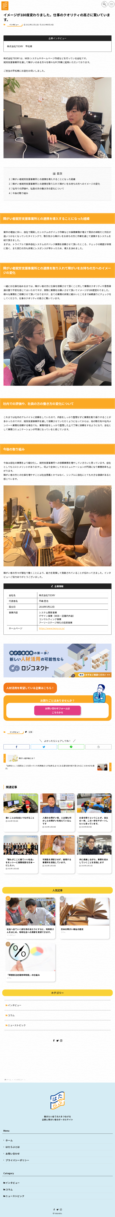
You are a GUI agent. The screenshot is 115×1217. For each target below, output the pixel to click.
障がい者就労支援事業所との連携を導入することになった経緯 (43, 179)
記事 (30, 732)
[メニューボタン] (111, 4)
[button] (17, 746)
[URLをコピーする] (98, 746)
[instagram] (61, 1040)
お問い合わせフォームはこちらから (57, 710)
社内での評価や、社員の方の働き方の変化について (38, 188)
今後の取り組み (20, 193)
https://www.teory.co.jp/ (52, 628)
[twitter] (57, 1040)
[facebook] (53, 1040)
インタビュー (14, 24)
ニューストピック (17, 1025)
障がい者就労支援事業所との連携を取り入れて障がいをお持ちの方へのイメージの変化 (56, 183)
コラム (11, 1015)
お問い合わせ (13, 1153)
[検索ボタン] (104, 4)
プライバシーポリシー (17, 1160)
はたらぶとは (13, 1147)
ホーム (9, 1140)
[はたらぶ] (4, 6)
